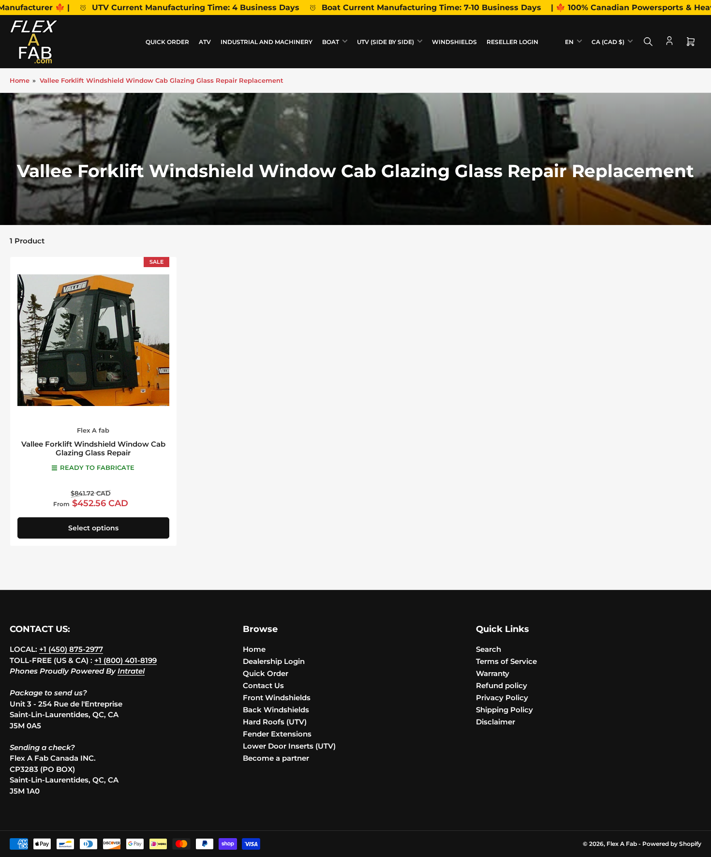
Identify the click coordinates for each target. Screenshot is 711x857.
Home (20, 80)
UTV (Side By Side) (385, 41)
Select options (93, 528)
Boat (330, 41)
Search (488, 649)
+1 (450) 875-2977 (71, 649)
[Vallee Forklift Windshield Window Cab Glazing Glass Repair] (93, 340)
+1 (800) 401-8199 (125, 660)
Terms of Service (506, 661)
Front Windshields (277, 697)
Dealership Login (274, 661)
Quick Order (167, 41)
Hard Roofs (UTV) (275, 721)
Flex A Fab (622, 843)
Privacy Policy (502, 697)
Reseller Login (512, 41)
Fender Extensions (277, 733)
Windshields (454, 41)
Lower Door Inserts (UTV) (289, 746)
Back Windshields (276, 709)
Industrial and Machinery (266, 41)
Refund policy (501, 685)
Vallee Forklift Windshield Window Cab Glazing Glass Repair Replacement (161, 80)
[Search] (648, 41)
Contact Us (263, 685)
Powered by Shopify (671, 843)
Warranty (492, 673)
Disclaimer (495, 721)
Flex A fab (93, 430)
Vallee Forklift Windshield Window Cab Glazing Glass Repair (93, 448)
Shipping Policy (504, 709)
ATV (205, 41)
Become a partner (276, 758)
